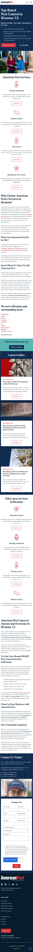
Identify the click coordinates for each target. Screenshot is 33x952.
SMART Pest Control (6, 906)
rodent (16, 246)
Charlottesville (5, 314)
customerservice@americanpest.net (11, 937)
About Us (3, 919)
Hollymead (4, 322)
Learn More (16, 103)
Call (2, 936)
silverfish (25, 250)
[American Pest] (6, 2)
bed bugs (19, 248)
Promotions (4, 901)
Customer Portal (5, 916)
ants (10, 246)
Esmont (3, 318)
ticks (21, 250)
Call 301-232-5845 (16, 347)
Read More (16, 396)
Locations (3, 924)
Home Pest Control (6, 903)
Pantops (3, 325)
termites (4, 248)
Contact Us (6, 930)
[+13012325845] (27, 2)
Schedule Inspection (8, 45)
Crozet (3, 316)
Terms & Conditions (6, 911)
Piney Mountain (5, 327)
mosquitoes (11, 248)
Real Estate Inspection (7, 908)
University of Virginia (6, 331)
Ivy (1, 323)
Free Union (4, 320)
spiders (7, 250)
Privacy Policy (16, 948)
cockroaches (15, 250)
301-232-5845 (9, 936)
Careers (3, 921)
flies (11, 250)
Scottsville (3, 329)
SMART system (22, 692)
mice (4, 252)
